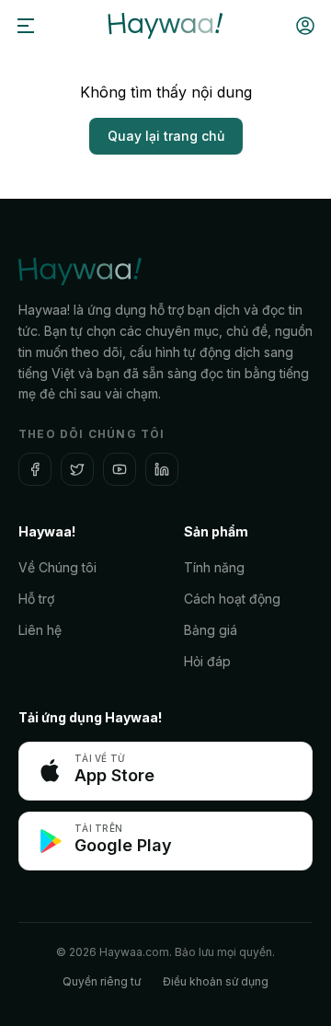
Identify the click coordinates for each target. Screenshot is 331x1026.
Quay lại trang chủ (166, 136)
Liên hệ (40, 630)
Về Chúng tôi (57, 567)
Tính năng (214, 567)
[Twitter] (77, 469)
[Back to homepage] (165, 26)
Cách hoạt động (232, 598)
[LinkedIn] (161, 469)
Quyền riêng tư (102, 981)
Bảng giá (210, 630)
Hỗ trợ (36, 598)
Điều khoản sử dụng (215, 981)
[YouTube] (119, 469)
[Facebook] (34, 469)
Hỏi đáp (207, 661)
